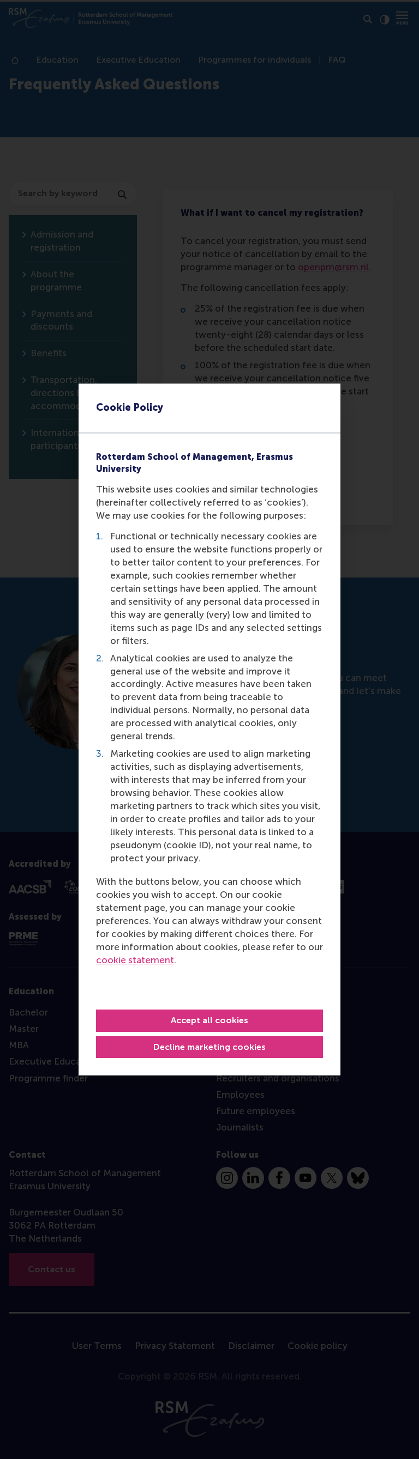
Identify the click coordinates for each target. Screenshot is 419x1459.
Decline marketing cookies (209, 1047)
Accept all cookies (209, 1020)
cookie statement (135, 960)
